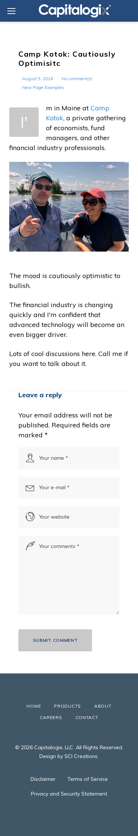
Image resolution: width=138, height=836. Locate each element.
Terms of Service (87, 779)
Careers (51, 717)
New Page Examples (43, 87)
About (103, 706)
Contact (86, 717)
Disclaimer (43, 779)
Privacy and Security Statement (69, 793)
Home (33, 706)
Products (67, 706)
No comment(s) (76, 78)
